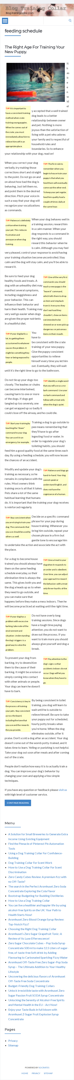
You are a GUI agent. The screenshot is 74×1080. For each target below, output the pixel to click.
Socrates (44, 1067)
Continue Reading (18, 802)
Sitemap (13, 1045)
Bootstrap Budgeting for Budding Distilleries (36, 895)
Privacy (13, 1040)
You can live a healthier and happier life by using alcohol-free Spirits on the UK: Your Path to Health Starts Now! (37, 909)
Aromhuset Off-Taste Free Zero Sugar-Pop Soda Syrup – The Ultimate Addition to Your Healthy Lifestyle (38, 966)
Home (25, 1073)
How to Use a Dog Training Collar (29, 900)
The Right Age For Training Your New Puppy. (34, 49)
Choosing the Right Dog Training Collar (32, 929)
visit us (63, 789)
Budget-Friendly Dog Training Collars (31, 986)
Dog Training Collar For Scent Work (30, 862)
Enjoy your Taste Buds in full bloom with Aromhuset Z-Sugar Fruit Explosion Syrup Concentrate (33, 1014)
